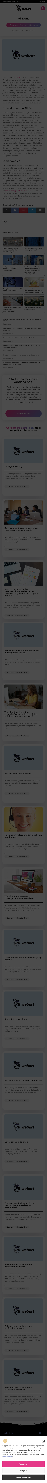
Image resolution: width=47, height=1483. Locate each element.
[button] (43, 1441)
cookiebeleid (7, 1456)
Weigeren (23, 1471)
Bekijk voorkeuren (23, 1477)
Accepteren (23, 1464)
